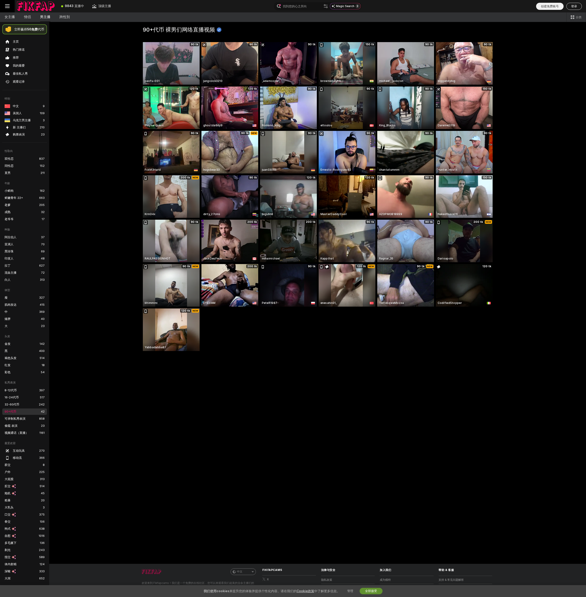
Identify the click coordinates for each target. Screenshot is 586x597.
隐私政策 (326, 579)
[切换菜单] (7, 6)
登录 (574, 6)
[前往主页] (36, 6)
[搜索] (326, 6)
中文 (239, 571)
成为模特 (385, 579)
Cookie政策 (305, 591)
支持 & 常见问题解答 (451, 579)
